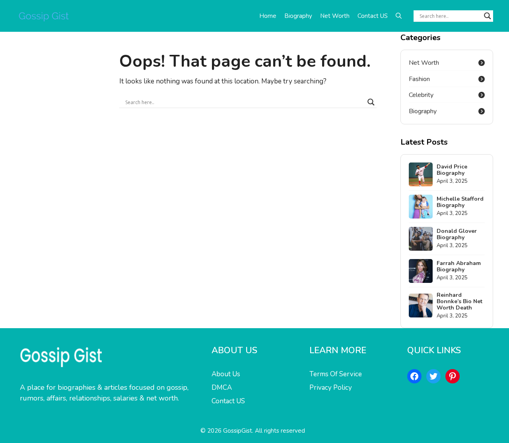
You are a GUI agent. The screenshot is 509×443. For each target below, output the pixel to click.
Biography (298, 16)
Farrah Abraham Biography (459, 266)
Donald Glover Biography (457, 234)
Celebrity (421, 95)
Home (267, 16)
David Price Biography (452, 170)
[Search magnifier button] (487, 15)
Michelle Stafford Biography (460, 202)
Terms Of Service (335, 374)
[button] (399, 16)
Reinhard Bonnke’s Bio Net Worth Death (459, 301)
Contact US (372, 16)
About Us (226, 374)
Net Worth (335, 16)
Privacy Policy (330, 387)
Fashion (419, 79)
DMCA (222, 387)
